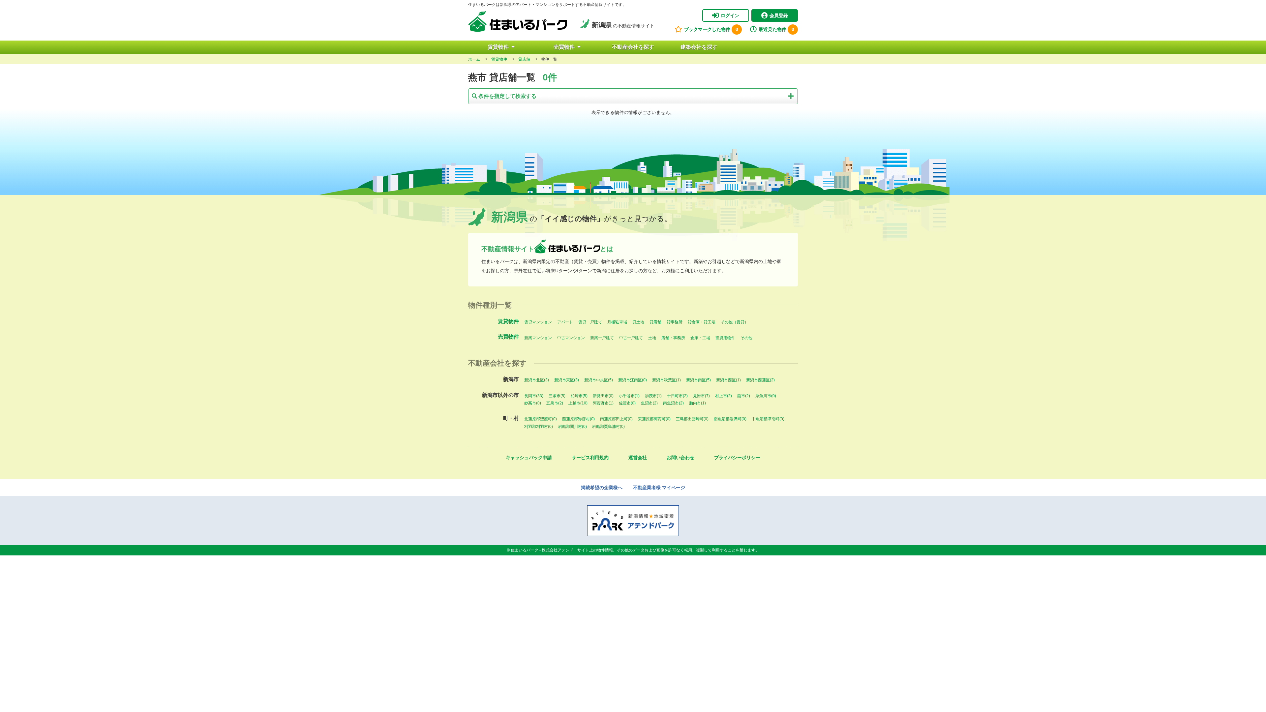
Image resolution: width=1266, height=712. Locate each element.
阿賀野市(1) (603, 403)
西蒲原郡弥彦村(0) (578, 419)
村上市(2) (723, 396)
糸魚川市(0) (765, 396)
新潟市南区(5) (698, 380)
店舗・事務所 (673, 338)
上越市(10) (578, 403)
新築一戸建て (602, 338)
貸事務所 (674, 322)
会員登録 (778, 15)
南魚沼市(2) (673, 403)
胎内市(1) (697, 403)
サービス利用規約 (590, 457)
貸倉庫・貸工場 (701, 322)
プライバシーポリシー (737, 457)
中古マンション (571, 338)
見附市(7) (701, 396)
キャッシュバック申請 (529, 457)
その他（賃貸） (734, 322)
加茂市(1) (653, 396)
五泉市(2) (554, 403)
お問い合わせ (680, 457)
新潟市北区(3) (536, 380)
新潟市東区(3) (566, 380)
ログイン (730, 15)
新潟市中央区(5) (598, 380)
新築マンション (538, 338)
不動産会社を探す (633, 47)
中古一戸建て (631, 338)
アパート (565, 322)
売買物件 (564, 47)
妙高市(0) (532, 403)
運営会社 (637, 457)
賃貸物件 (498, 47)
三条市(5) (557, 396)
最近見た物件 (776, 29)
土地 (652, 338)
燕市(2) (743, 396)
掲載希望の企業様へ (601, 487)
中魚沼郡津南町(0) (768, 419)
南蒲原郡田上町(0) (616, 419)
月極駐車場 (617, 322)
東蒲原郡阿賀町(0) (654, 419)
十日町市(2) (677, 396)
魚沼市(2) (649, 403)
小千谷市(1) (629, 396)
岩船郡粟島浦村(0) (608, 426)
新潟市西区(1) (728, 380)
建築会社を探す (698, 47)
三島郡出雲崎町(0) (692, 419)
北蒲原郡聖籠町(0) (540, 419)
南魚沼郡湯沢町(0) (730, 419)
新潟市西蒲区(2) (760, 380)
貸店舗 (655, 322)
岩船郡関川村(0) (572, 426)
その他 (746, 338)
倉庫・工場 (700, 338)
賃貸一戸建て (590, 322)
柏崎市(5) (579, 396)
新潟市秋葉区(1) (666, 380)
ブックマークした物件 (711, 29)
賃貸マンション (538, 322)
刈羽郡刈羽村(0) (538, 426)
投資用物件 (725, 338)
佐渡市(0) (627, 403)
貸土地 (638, 322)
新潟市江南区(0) (632, 380)
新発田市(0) (603, 396)
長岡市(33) (533, 396)
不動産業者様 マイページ (659, 487)
